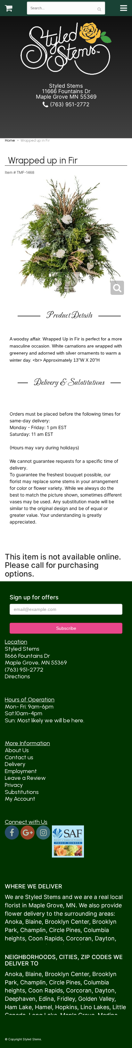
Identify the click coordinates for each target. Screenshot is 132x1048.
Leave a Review (25, 777)
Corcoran (79, 938)
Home (10, 140)
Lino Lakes (94, 1007)
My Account (20, 798)
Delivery (15, 764)
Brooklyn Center (67, 921)
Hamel (43, 1007)
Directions (17, 676)
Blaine (33, 921)
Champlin (33, 930)
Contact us (19, 757)
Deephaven (20, 998)
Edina (46, 998)
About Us (17, 750)
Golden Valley (96, 998)
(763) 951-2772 (68, 104)
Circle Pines (64, 930)
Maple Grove (46, 905)
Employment (21, 771)
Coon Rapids (45, 938)
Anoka (13, 921)
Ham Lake (18, 1007)
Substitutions (22, 792)
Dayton (105, 938)
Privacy (14, 784)
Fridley (66, 998)
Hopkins (66, 1007)
